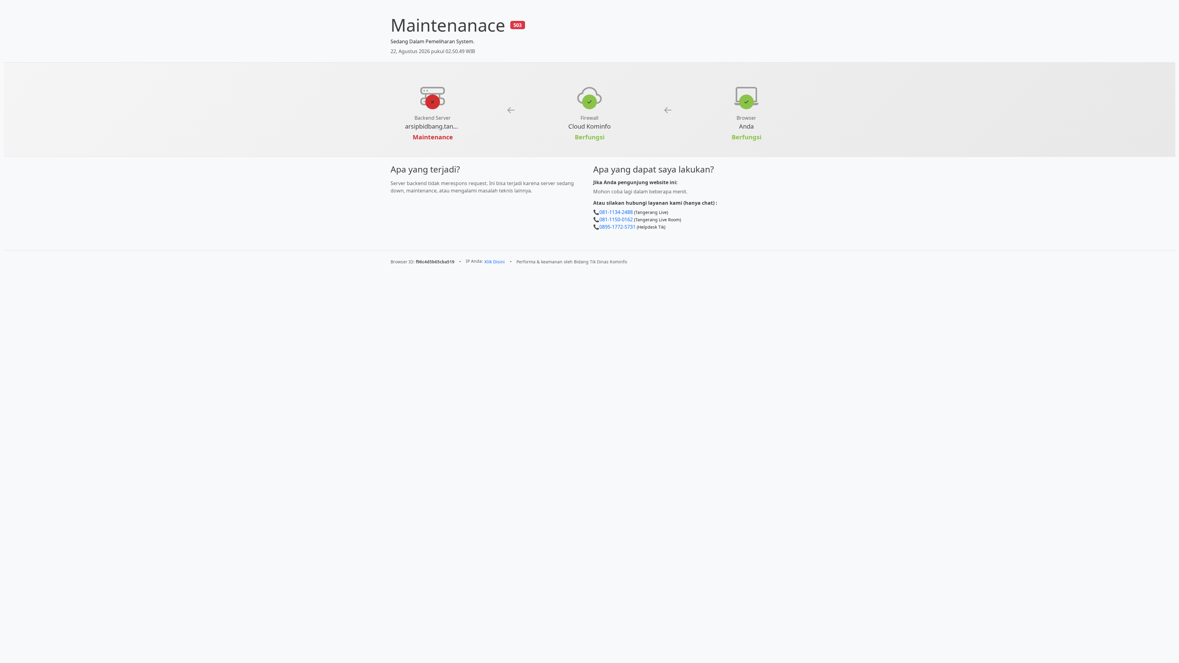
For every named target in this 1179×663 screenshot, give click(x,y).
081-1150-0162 (616, 219)
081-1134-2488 (616, 212)
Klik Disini (494, 262)
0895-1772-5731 (617, 226)
